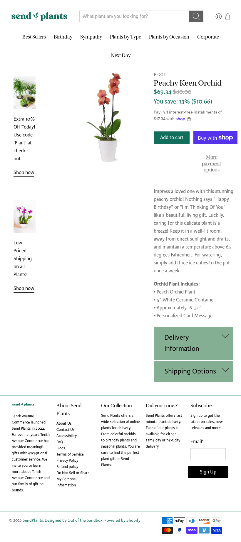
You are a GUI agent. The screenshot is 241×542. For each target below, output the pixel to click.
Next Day (120, 55)
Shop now (24, 172)
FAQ (59, 442)
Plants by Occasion (169, 37)
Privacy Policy (67, 460)
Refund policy (67, 466)
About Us (64, 423)
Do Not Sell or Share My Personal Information (73, 479)
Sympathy (91, 37)
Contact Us (65, 429)
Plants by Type (125, 37)
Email (197, 441)
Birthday (63, 37)
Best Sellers (34, 37)
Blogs (60, 448)
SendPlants (33, 520)
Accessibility (66, 435)
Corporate (208, 37)
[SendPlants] (39, 16)
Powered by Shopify (122, 520)
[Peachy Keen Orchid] (108, 117)
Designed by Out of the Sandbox (74, 520)
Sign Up (208, 472)
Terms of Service (70, 454)
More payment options (211, 163)
